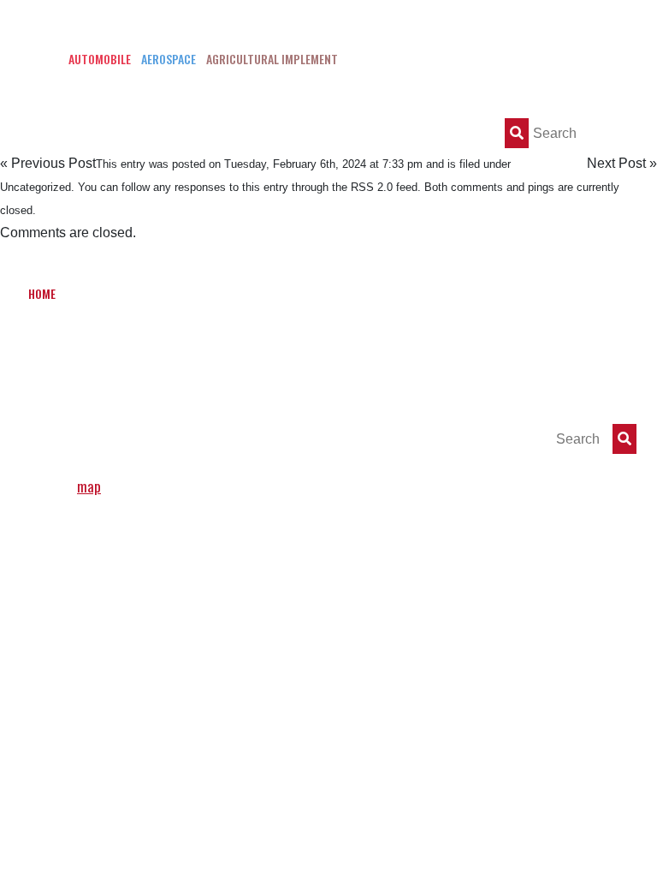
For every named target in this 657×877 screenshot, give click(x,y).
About (94, 293)
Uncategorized (35, 187)
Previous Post (53, 163)
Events (601, 293)
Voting (364, 293)
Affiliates (54, 341)
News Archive (526, 293)
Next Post (616, 163)
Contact (192, 341)
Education (296, 293)
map (89, 486)
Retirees (124, 341)
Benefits (223, 293)
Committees (437, 293)
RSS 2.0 (372, 187)
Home (42, 293)
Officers (156, 293)
